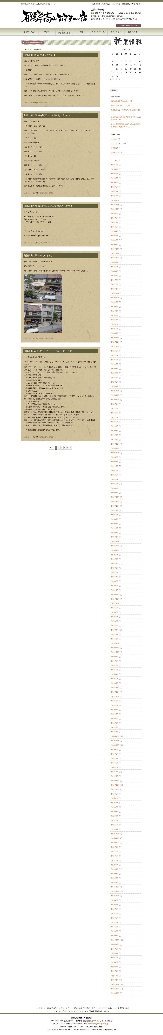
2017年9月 (115, 608)
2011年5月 (115, 918)
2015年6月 (115, 710)
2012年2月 (115, 878)
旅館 (81, 32)
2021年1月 (115, 439)
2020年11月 (115, 448)
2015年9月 (115, 701)
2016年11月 (115, 648)
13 (131, 65)
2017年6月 (115, 621)
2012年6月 (115, 860)
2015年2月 (115, 727)
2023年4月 (115, 320)
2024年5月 (115, 276)
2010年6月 (115, 958)
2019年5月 (115, 524)
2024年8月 (115, 267)
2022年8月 (115, 355)
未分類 (35, 103)
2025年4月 (115, 231)
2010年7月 (115, 953)
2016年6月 (115, 665)
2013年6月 (115, 807)
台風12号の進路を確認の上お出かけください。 (48, 115)
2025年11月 (115, 205)
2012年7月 (115, 856)
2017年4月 (115, 630)
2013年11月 (115, 785)
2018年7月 (115, 563)
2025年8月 (115, 218)
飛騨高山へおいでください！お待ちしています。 (49, 351)
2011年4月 (115, 922)
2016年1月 (115, 683)
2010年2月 (115, 975)
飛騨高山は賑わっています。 (38, 255)
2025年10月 (115, 209)
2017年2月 (115, 634)
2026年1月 (115, 196)
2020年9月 (115, 457)
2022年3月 (115, 377)
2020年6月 (115, 470)
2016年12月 (115, 643)
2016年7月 (115, 661)
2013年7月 (115, 803)
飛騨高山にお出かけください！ (40, 55)
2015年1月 (115, 732)
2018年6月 (115, 568)
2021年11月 (115, 395)
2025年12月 (115, 200)
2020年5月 (115, 475)
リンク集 (57, 1011)
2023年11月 (115, 293)
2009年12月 (115, 984)
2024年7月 (115, 271)
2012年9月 (115, 847)
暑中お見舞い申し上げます (121, 105)
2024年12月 (115, 249)
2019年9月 (115, 510)
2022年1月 (115, 386)
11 (121, 65)
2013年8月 (115, 798)
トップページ (40, 1008)
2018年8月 (115, 559)
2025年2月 (115, 240)
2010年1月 (115, 980)
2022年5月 (115, 369)
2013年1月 (115, 829)
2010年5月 (115, 962)
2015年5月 (115, 714)
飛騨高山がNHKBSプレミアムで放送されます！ (48, 206)
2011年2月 (115, 931)
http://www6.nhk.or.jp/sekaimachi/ (36, 236)
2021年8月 (115, 408)
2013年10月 (115, 789)
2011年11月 (115, 891)
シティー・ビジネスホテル (64, 31)
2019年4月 (115, 528)
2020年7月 (115, 466)
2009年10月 (115, 993)
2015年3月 (115, 723)
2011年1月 (115, 936)
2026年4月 (115, 183)
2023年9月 (115, 302)
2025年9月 (115, 214)
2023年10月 (115, 298)
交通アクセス (133, 32)
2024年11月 (115, 253)
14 (135, 65)
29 (140, 73)
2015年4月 (115, 719)
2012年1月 (115, 883)
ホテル (47, 32)
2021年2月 (115, 435)
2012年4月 (115, 869)
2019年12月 (115, 497)
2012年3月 (115, 874)
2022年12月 (115, 338)
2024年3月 (115, 284)
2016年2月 (115, 679)
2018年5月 (115, 572)
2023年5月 (115, 315)
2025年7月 (115, 222)
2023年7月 (115, 307)
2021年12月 (115, 391)
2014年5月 (115, 767)
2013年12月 (115, 781)
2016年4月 (115, 674)
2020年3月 (115, 484)
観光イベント (116, 152)
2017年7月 (115, 617)
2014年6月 (115, 763)
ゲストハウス (116, 32)
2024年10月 (115, 258)
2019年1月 (115, 537)
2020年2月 (115, 488)
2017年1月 (115, 639)
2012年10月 (115, 843)
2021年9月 (115, 404)
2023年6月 (115, 311)
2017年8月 (115, 612)
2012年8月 (115, 851)
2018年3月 (115, 581)
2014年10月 (115, 745)
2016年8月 (115, 657)
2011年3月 (115, 927)
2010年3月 (115, 971)
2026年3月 (115, 187)
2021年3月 (115, 431)
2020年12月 (115, 444)
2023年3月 (115, 324)
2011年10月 (115, 896)
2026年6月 (115, 174)
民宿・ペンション (99, 32)
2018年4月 (115, 577)
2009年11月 (115, 989)
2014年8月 (115, 754)
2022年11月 (115, 342)
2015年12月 (115, 687)
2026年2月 (115, 191)
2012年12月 (115, 834)
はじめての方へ (29, 32)
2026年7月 (115, 169)
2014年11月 (115, 741)
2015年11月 (115, 692)
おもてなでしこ (116, 143)
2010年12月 (115, 940)
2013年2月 (115, 825)
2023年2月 (115, 329)
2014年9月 (115, 750)
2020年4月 (115, 479)
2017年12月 (115, 595)
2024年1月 (115, 289)
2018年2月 (115, 586)
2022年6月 (115, 364)
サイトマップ (85, 1011)
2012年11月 (115, 838)
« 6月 (112, 79)
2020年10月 (115, 453)
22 (140, 69)
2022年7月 (115, 360)
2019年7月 (115, 519)
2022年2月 (115, 382)
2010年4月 (115, 967)
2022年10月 (115, 346)
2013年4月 (115, 816)
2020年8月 (115, 462)
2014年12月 (115, 736)
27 (131, 73)
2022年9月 (115, 351)
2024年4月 (115, 280)
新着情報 (94, 1011)
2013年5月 (115, 812)
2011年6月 (115, 913)
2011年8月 (115, 905)
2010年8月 (115, 949)
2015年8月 (115, 705)
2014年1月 (115, 776)
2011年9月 (115, 900)
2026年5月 (115, 178)
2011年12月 (115, 887)
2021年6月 (115, 417)
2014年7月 (115, 758)
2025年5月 (115, 227)
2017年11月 (115, 599)
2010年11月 (115, 945)
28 (135, 73)
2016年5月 (115, 670)
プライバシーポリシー (70, 1011)
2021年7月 (115, 413)
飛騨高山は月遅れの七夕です (121, 101)
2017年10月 (115, 603)
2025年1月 (115, 245)
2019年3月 (115, 533)
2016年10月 (115, 652)
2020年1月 (115, 493)
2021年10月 (115, 400)
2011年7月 (115, 909)
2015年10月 (115, 696)
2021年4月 (115, 426)
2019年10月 (115, 506)
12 (126, 65)
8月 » (118, 79)
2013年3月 (115, 820)
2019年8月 (115, 515)
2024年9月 (115, 262)
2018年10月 (115, 550)
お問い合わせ (104, 1011)
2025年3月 (115, 236)
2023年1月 (115, 333)
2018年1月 (115, 590)
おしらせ (114, 139)
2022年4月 (115, 373)
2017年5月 (115, 625)
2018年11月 (115, 546)
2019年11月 (115, 501)
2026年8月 (115, 165)
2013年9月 (115, 794)
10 (117, 65)
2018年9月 (115, 555)
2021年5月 (115, 422)
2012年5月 (115, 865)
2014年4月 (115, 772)
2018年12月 (115, 541)
